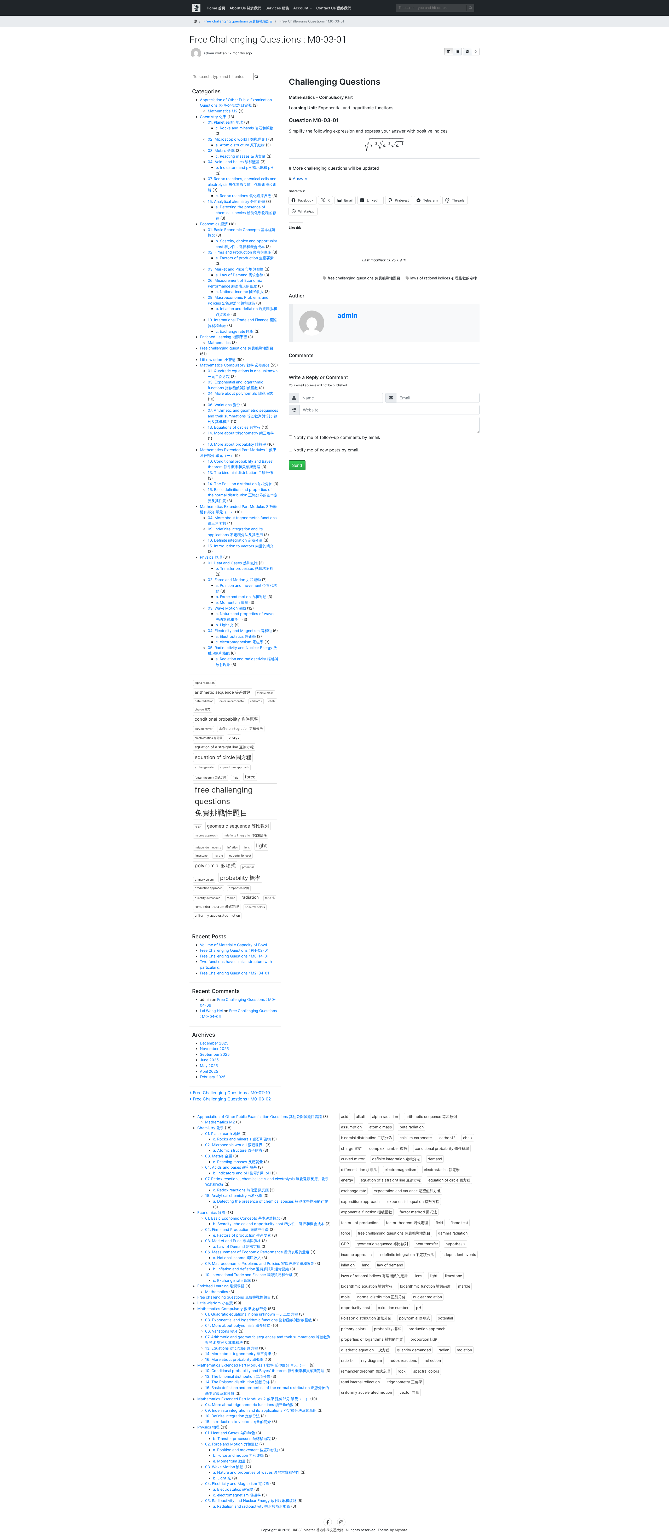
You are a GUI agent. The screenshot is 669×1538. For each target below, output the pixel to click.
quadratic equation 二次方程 (365, 1350)
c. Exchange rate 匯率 (234, 331)
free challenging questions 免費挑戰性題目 (364, 278)
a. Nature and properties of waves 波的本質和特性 (256, 1472)
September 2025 (215, 1054)
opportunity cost (240, 855)
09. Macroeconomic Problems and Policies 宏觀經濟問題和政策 (259, 1263)
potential (248, 867)
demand (435, 1159)
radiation (250, 897)
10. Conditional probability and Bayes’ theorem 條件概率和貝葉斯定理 (264, 1370)
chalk (271, 701)
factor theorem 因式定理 (210, 777)
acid (344, 1116)
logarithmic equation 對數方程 (367, 1286)
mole (345, 1297)
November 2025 (214, 1048)
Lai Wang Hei (211, 1010)
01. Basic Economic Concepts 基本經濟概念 (242, 1218)
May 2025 (209, 1065)
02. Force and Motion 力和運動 (234, 579)
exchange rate (204, 767)
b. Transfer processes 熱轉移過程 (244, 568)
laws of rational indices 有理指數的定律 (443, 278)
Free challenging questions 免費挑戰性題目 (236, 348)
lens (247, 847)
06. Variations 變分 (224, 405)
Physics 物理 (211, 557)
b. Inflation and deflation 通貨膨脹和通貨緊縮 (251, 1269)
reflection (433, 1360)
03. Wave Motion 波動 (227, 608)
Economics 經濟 (214, 224)
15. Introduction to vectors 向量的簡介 (241, 546)
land (366, 1265)
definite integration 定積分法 (241, 729)
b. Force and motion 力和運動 (241, 596)
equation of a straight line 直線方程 (224, 747)
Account (300, 8)
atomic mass (265, 693)
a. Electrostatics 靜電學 (236, 636)
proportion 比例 (239, 888)
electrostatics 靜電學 (208, 738)
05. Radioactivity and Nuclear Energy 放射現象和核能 (250, 1500)
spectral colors (255, 907)
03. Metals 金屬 (221, 150)
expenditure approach (234, 767)
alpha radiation (205, 683)
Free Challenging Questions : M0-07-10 (231, 1092)
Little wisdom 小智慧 (217, 359)
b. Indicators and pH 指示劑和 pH (244, 167)
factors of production (359, 1222)
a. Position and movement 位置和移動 (245, 1450)
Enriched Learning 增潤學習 (223, 337)
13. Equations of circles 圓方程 (234, 427)
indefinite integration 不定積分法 (245, 835)
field (236, 777)
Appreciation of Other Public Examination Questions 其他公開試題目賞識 (259, 1116)
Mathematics (219, 342)
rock (402, 1371)
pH (418, 1307)
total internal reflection (360, 1382)
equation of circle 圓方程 (223, 757)
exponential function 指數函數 (366, 1212)
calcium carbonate (232, 701)
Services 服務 (277, 8)
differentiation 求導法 (359, 1169)
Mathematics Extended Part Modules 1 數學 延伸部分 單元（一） (253, 1365)
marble (218, 855)
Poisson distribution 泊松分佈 (366, 1318)
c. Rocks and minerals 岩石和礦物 (244, 128)
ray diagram (371, 1360)
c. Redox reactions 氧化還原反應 (243, 195)
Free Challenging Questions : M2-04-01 (234, 973)
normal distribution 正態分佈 (381, 1297)
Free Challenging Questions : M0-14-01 (234, 956)
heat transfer (427, 1244)
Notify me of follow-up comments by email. (336, 437)
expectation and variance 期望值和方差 (407, 1191)
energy (234, 737)
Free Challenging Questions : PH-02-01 (234, 950)
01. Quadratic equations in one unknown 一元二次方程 (251, 1314)
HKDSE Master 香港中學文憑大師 (317, 1530)
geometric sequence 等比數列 (238, 826)
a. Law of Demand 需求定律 (239, 275)
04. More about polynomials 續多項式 (240, 393)
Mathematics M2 (223, 111)
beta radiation (204, 701)
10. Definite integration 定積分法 (235, 540)
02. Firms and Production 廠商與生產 (239, 252)
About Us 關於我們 (245, 8)
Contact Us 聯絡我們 (333, 8)
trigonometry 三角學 (404, 1382)
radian (231, 898)
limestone (201, 855)
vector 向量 (409, 1392)
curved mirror (203, 729)
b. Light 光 (225, 625)
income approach (206, 835)
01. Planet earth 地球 (225, 122)
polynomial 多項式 (215, 866)
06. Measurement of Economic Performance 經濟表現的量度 (257, 1252)
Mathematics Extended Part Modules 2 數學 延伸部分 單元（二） (253, 1399)
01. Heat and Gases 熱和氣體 (233, 563)
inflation (232, 847)
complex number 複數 (388, 1148)
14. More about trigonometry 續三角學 (241, 433)
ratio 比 (270, 898)
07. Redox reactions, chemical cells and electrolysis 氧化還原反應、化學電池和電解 (242, 184)
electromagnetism (400, 1169)
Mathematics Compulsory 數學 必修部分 (234, 365)
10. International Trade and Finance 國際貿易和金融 (248, 1274)
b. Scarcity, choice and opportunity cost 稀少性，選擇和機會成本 (269, 1223)
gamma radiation (453, 1233)
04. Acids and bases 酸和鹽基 (233, 161)
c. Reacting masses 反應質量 (241, 156)
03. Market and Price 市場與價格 (235, 269)
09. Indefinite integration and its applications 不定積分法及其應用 (260, 1410)
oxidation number (393, 1307)
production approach (208, 888)
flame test (459, 1222)
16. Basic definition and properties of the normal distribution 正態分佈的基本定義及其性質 (243, 495)
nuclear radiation (427, 1297)
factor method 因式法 (418, 1212)
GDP (198, 827)
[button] (448, 51)
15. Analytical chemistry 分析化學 (236, 201)
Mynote (401, 1530)
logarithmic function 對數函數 (425, 1286)
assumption (351, 1127)
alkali (360, 1116)
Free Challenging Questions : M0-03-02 (232, 1098)
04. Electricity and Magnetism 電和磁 (240, 630)
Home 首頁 (216, 8)
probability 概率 (240, 877)
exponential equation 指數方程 (413, 1201)
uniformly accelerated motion (217, 915)
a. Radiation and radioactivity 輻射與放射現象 (251, 1506)
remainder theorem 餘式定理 (217, 907)
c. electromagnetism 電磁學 (239, 642)
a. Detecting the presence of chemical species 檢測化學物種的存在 (246, 212)
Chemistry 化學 (213, 116)
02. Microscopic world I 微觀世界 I (237, 139)
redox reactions (403, 1360)
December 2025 (214, 1043)
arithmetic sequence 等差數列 (223, 692)
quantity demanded (208, 898)
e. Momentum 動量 (232, 602)
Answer (300, 178)
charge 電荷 (202, 709)
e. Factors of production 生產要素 (245, 258)
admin (209, 53)
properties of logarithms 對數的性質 (372, 1339)
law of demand (390, 1265)
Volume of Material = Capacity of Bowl (233, 945)
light (261, 845)
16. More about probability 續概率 (237, 444)
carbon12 (256, 701)
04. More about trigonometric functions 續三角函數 (249, 1404)
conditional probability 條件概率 (226, 719)
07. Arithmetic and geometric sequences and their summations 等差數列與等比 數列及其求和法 (243, 416)
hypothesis (455, 1244)
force (250, 776)
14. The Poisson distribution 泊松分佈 (240, 483)
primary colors (204, 879)
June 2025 (209, 1060)
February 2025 (213, 1077)
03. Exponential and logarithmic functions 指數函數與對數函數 (258, 1320)
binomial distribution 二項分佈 (366, 1137)
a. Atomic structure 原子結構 (240, 145)
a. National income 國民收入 (240, 291)
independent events (208, 847)
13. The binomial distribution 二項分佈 (240, 472)
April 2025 (209, 1071)
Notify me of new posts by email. (326, 449)
